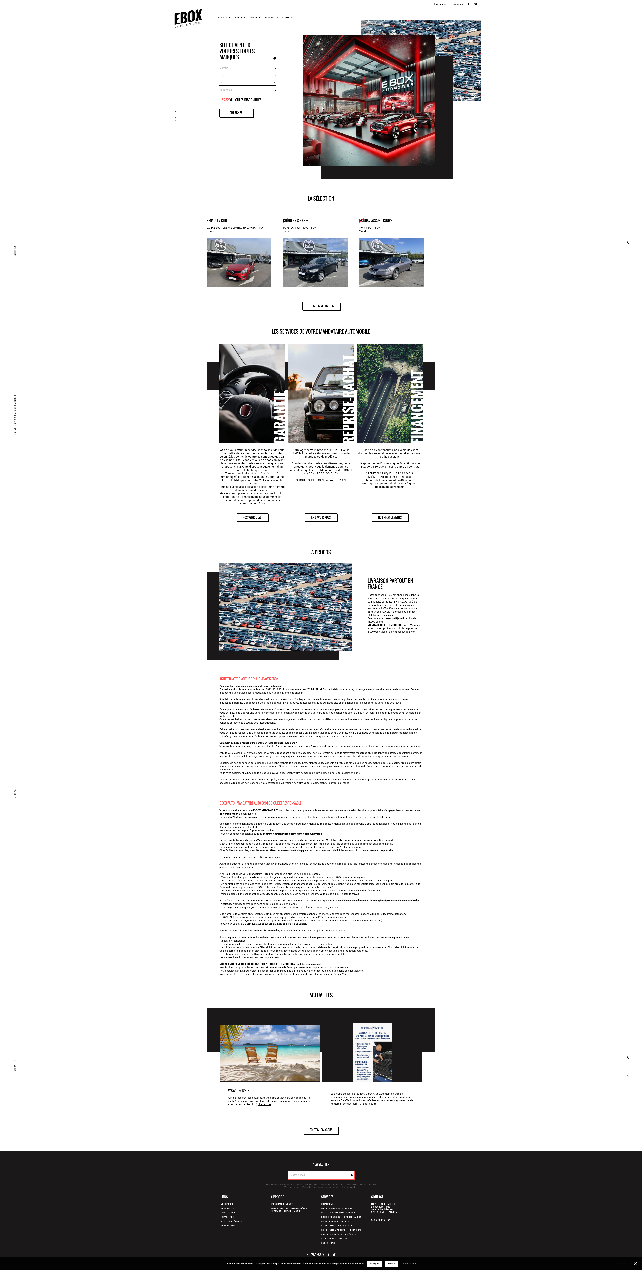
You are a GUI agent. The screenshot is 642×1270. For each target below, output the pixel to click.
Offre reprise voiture (334, 1238)
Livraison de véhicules (335, 1221)
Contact (287, 17)
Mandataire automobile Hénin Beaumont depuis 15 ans (289, 1209)
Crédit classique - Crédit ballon (341, 1217)
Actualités (271, 17)
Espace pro (457, 4)
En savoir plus (408, 1263)
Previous (628, 242)
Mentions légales (231, 1221)
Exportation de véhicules (336, 1225)
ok (351, 1175)
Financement (329, 1203)
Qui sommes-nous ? (282, 1203)
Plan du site (228, 1225)
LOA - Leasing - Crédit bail (337, 1208)
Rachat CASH (328, 1243)
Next (628, 261)
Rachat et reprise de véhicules (340, 1234)
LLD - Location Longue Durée (338, 1212)
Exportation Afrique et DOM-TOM (341, 1230)
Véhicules (227, 1203)
